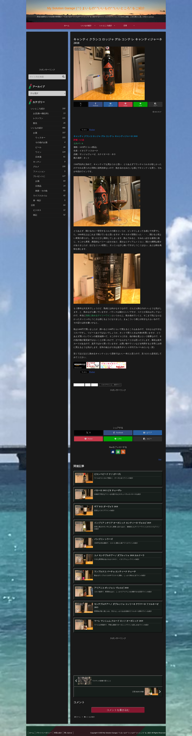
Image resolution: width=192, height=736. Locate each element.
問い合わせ (68, 733)
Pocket (92, 129)
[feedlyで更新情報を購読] (118, 452)
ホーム (31, 733)
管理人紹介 (58, 733)
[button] (155, 104)
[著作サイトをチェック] (113, 452)
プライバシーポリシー (44, 733)
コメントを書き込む (118, 710)
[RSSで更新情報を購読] (123, 452)
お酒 (88, 384)
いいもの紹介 (80, 384)
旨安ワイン (117, 384)
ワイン (95, 384)
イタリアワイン (106, 384)
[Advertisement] (118, 120)
